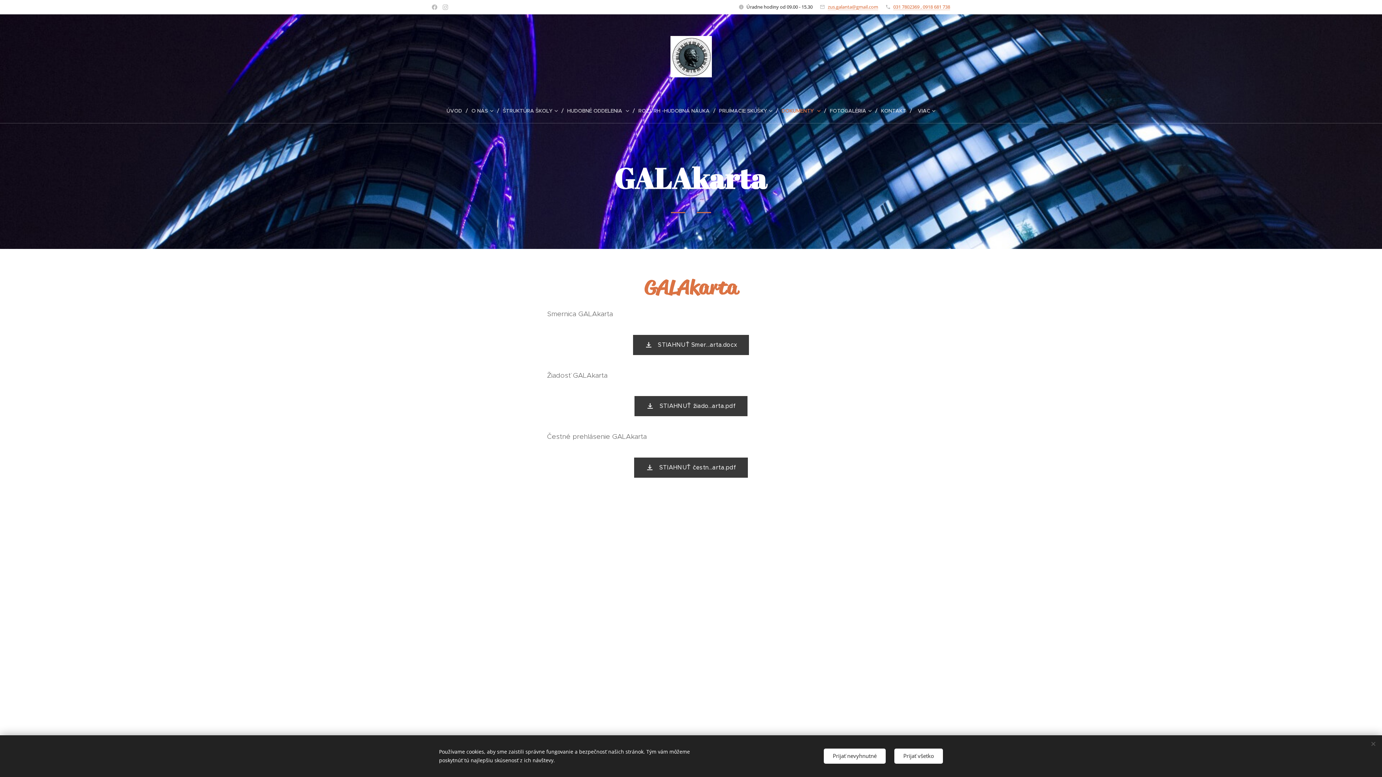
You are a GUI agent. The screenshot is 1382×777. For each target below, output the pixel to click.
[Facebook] (434, 7)
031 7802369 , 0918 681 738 (921, 7)
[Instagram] (445, 7)
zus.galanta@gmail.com (853, 7)
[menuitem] (457, 111)
